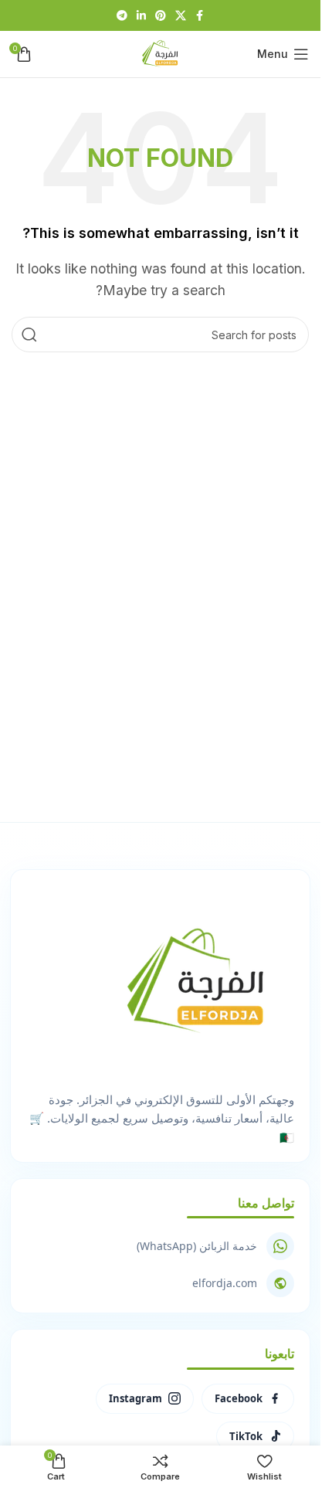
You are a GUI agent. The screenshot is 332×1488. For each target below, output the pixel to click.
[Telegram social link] (122, 15)
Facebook (239, 1398)
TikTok (246, 1436)
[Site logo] (160, 52)
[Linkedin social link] (141, 15)
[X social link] (181, 15)
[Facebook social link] (200, 15)
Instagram (135, 1398)
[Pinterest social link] (161, 15)
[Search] (29, 334)
